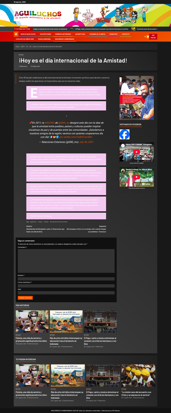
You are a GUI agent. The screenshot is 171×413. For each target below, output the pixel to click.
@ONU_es (63, 122)
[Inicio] (16, 34)
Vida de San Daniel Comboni (137, 188)
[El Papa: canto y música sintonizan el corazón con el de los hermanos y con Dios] (100, 321)
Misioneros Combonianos (64, 39)
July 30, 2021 (86, 142)
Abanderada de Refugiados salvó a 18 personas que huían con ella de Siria (45, 229)
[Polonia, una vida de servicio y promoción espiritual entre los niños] (32, 321)
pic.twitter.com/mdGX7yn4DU (75, 137)
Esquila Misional (44, 39)
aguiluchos (33, 222)
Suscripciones (45, 34)
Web (19, 289)
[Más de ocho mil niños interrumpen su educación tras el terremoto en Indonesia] (66, 321)
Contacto (126, 34)
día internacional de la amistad (58, 222)
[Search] (145, 37)
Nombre (21, 275)
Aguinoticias (80, 34)
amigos (40, 222)
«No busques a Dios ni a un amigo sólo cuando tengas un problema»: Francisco (86, 229)
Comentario (22, 247)
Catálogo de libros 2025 (25, 39)
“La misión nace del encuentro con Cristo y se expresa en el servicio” (139, 29)
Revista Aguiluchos (28, 34)
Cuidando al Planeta (97, 34)
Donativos (113, 34)
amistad (46, 222)
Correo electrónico (25, 282)
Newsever (105, 411)
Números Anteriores (63, 34)
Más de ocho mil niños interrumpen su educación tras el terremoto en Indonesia (66, 341)
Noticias (21, 54)
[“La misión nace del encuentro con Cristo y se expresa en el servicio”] (138, 375)
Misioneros (23, 66)
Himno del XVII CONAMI (136, 163)
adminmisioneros (33, 344)
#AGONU (49, 122)
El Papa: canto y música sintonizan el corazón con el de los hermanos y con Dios (81, 29)
